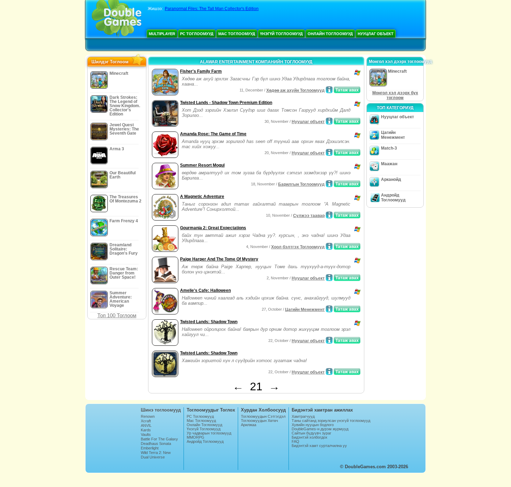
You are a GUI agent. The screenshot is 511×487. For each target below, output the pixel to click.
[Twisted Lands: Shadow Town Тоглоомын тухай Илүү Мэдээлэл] (329, 340)
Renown (148, 416)
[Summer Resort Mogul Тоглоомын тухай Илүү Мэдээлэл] (329, 183)
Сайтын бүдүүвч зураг (311, 433)
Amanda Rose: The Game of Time (213, 133)
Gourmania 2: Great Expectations (213, 227)
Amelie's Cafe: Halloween (205, 290)
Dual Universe (153, 457)
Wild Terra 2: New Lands (156, 454)
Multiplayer (162, 34)
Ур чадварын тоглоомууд (209, 433)
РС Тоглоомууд (196, 34)
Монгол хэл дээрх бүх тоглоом (395, 95)
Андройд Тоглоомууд (393, 197)
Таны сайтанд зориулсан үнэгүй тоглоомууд (331, 420)
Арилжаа (248, 425)
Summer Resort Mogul (202, 165)
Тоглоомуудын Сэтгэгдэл (263, 416)
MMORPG (195, 437)
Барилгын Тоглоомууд (301, 184)
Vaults (146, 434)
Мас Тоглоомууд (236, 34)
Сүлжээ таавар (309, 215)
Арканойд (391, 179)
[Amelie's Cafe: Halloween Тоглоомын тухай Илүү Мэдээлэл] (329, 308)
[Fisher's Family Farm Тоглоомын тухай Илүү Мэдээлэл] (329, 89)
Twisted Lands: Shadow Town (208, 321)
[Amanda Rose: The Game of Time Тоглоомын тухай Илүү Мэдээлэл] (329, 152)
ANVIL (146, 425)
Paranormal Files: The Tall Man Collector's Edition (212, 8)
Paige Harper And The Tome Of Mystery (219, 259)
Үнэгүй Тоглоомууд (281, 34)
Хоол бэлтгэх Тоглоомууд (298, 247)
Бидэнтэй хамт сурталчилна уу (319, 446)
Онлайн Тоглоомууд (330, 34)
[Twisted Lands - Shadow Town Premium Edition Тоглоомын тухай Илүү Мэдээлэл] (329, 121)
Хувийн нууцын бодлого (313, 425)
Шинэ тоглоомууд (161, 410)
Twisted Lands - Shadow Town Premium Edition (226, 102)
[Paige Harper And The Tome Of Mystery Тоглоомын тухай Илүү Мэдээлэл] (329, 277)
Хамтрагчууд (303, 416)
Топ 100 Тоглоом (116, 315)
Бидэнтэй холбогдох (309, 437)
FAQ (295, 441)
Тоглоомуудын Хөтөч (259, 420)
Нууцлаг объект (376, 34)
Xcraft (146, 421)
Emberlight (150, 448)
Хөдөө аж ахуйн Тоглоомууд (295, 90)
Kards (146, 430)
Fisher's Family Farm (201, 71)
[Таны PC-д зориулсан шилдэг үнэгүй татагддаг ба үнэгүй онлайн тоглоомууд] (116, 19)
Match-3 (389, 148)
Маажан (389, 163)
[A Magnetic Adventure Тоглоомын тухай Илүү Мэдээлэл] (329, 214)
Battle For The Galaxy (159, 439)
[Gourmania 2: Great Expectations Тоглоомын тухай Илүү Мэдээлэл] (329, 246)
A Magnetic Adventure (202, 196)
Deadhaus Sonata (156, 443)
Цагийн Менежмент (305, 309)
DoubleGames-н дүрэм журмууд (320, 429)
